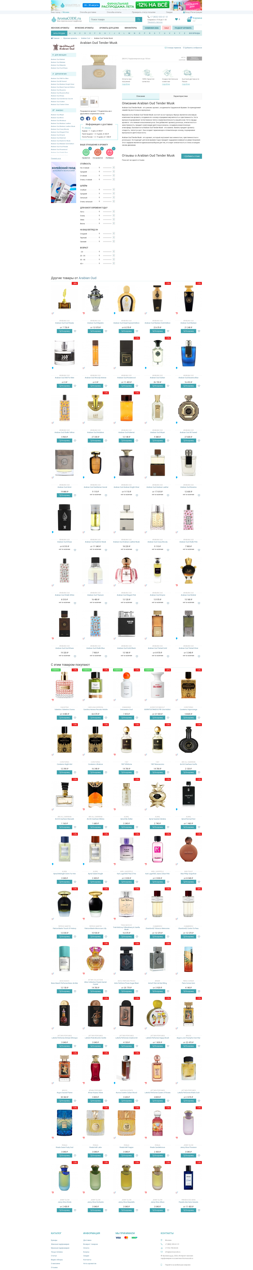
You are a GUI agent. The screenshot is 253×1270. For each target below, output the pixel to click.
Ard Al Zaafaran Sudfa (188, 764)
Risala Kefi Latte (95, 1147)
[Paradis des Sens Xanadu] (188, 1177)
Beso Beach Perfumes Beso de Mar (64, 983)
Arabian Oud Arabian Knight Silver (62, 84)
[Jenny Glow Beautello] (126, 1177)
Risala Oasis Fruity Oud (64, 1147)
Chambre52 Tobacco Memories (157, 928)
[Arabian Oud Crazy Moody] (157, 517)
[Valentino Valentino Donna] (64, 685)
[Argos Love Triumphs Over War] (188, 1013)
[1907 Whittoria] (126, 739)
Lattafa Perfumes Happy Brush (157, 1038)
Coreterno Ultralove (95, 764)
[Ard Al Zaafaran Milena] (95, 794)
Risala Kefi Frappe (126, 1147)
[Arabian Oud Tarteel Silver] (188, 623)
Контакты (87, 1260)
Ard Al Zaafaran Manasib (64, 819)
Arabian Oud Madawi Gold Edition (62, 144)
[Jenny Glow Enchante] (95, 1177)
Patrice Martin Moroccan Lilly (95, 928)
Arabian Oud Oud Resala (59, 146)
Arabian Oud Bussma (58, 90)
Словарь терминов (174, 48)
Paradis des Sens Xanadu (188, 1202)
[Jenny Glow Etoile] (64, 1177)
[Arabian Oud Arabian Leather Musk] (126, 517)
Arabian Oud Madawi (58, 62)
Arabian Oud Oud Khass (59, 68)
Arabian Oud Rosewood (59, 149)
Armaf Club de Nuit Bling (157, 983)
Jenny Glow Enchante (95, 1202)
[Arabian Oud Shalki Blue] (95, 623)
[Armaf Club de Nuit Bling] (157, 958)
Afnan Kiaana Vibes (95, 1093)
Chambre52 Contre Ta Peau (188, 928)
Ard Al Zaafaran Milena (95, 819)
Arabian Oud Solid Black (126, 648)
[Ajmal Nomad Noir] (188, 794)
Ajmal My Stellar (126, 819)
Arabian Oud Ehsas (57, 96)
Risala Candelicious (157, 1147)
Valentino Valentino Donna (65, 709)
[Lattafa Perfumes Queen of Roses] (157, 1068)
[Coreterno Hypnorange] (188, 685)
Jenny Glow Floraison (188, 1147)
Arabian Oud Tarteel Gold (157, 648)
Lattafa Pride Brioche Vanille (95, 1038)
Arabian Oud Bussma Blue (60, 93)
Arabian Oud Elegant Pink (60, 132)
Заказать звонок (155, 22)
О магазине (55, 1263)
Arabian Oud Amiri (57, 118)
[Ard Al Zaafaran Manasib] (64, 794)
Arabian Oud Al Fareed (59, 81)
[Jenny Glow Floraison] (188, 1122)
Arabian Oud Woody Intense (95, 378)
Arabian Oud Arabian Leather (61, 123)
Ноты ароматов (89, 1263)
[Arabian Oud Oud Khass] (64, 623)
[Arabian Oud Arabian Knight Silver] (126, 462)
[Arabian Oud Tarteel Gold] (157, 623)
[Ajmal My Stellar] (126, 794)
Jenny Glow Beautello (126, 1202)
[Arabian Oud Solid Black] (126, 623)
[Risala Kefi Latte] (95, 1122)
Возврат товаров (90, 1244)
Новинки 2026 (152, 28)
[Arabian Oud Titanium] (95, 570)
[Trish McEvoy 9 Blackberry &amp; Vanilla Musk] (126, 904)
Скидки (169, 12)
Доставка (87, 1240)
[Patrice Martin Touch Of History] (64, 904)
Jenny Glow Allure (157, 1202)
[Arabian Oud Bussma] (188, 462)
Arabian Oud (87, 278)
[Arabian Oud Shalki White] (64, 570)
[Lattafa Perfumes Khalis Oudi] (188, 1068)
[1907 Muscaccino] (157, 739)
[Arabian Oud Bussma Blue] (188, 353)
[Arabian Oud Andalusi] (95, 408)
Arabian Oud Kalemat (58, 138)
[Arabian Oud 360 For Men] (64, 353)
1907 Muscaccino (157, 764)
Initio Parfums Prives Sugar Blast (126, 983)
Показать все (56, 158)
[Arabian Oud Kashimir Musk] (95, 517)
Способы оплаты (114, 12)
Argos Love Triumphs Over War (188, 1038)
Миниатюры (131, 28)
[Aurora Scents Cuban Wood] (126, 1068)
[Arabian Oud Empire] (157, 570)
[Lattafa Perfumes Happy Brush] (157, 1013)
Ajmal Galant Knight (95, 874)
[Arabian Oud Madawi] (188, 298)
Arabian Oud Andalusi (58, 120)
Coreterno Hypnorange (188, 709)
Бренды (54, 1240)
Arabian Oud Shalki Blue (95, 648)
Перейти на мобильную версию (178, 1265)
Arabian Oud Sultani (58, 101)
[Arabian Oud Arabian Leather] (157, 462)
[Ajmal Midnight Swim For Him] (64, 849)
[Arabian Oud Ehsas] (64, 517)
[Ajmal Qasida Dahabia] (157, 794)
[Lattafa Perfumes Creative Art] (126, 1013)
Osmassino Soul (126, 709)
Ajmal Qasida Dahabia (157, 819)
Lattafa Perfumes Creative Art (126, 1038)
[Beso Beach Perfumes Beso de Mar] (64, 958)
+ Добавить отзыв (192, 156)
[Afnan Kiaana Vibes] (95, 1068)
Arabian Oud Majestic (58, 65)
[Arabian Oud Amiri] (64, 462)
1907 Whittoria (126, 764)
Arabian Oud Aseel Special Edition (63, 87)
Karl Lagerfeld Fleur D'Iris (126, 874)
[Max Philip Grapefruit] (188, 849)
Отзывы (54, 1267)
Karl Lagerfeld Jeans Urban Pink (157, 874)
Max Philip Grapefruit (188, 874)
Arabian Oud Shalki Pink (188, 542)
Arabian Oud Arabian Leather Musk (63, 126)
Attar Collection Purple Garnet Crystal (95, 983)
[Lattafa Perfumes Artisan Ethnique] (64, 1013)
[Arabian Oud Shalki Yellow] (64, 408)
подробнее (126, 84)
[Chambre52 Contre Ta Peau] (188, 904)
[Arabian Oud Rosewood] (126, 353)
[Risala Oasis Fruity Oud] (64, 1122)
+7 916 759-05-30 (171, 1248)
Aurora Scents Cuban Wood (126, 1093)
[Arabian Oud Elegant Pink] (126, 570)
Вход (187, 12)
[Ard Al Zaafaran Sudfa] (188, 739)
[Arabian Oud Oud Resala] (64, 298)
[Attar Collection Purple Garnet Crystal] (95, 958)
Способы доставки (88, 12)
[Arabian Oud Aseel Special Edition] (126, 298)
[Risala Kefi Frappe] (126, 1122)
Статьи (54, 1256)
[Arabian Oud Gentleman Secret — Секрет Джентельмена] (95, 462)
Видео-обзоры (57, 1260)
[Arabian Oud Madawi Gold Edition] (157, 298)
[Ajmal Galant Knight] (95, 849)
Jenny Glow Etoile (64, 1202)
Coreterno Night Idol (64, 764)
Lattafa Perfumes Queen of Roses (157, 1093)
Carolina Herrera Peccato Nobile (95, 709)
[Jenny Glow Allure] (157, 1177)
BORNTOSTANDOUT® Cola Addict (157, 709)
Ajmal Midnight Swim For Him (64, 874)
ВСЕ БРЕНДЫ (194, 33)
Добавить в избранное (193, 48)
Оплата (86, 1248)
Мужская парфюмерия (60, 1248)
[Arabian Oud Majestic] (95, 298)
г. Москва (65, 12)
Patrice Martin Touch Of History (64, 928)
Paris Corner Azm (188, 983)
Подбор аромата (183, 28)
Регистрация (196, 12)
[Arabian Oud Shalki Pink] (188, 517)
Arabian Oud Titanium (95, 595)
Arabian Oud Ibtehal (58, 59)
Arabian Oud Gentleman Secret (62, 99)
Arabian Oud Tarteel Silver (60, 104)
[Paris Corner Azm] (188, 958)
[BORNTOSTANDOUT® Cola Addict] (157, 685)
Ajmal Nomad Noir (188, 819)
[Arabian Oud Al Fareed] (188, 408)
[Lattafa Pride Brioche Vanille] (95, 1013)
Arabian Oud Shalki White (64, 595)
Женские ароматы (60, 28)
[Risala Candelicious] (157, 1122)
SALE (166, 28)
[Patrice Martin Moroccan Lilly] (95, 904)
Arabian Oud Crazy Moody (60, 129)
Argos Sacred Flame (64, 1093)
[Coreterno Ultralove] (95, 739)
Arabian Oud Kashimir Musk (60, 141)
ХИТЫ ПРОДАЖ (59, 33)
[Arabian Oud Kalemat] (126, 408)
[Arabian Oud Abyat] (157, 408)
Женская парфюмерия (60, 1244)
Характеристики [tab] (181, 96)
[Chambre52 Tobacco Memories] (157, 904)
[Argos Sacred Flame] (64, 1068)
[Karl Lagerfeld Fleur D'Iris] (126, 849)
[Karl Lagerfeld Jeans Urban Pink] (157, 849)
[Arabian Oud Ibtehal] (188, 570)
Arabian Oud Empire (58, 135)
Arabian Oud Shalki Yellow (64, 432)
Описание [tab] (140, 96)
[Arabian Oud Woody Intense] (95, 353)
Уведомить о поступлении (194, 58)
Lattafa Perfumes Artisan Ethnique (64, 1038)
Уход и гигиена (57, 1252)
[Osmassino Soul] (126, 685)
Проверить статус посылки (143, 12)
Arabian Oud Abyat (57, 115)
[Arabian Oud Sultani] (157, 353)
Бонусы (86, 1252)
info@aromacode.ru (172, 1252)
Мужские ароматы (84, 28)
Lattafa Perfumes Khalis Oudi (188, 1093)
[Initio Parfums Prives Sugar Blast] (126, 958)
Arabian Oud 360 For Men (60, 78)
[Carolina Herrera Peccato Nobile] (95, 685)
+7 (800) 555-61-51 (159, 17)
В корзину (65, 331)
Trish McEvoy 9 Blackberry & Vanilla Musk (126, 928)
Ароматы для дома (109, 28)
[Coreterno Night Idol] (64, 739)
